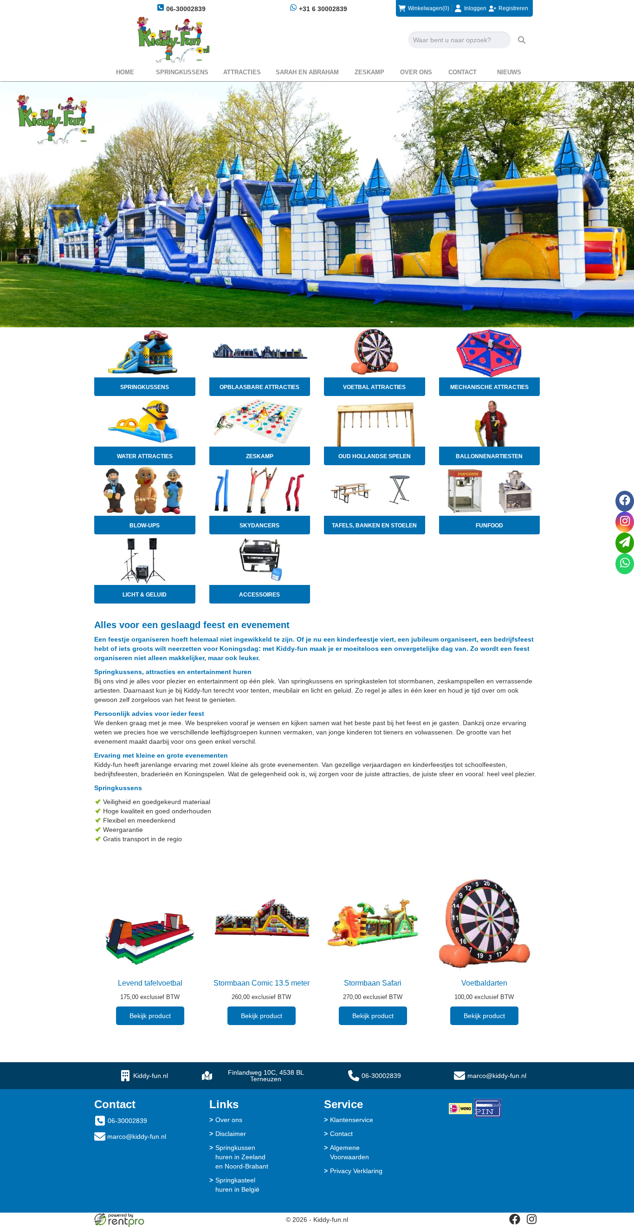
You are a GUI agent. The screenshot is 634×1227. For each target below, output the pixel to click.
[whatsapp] (624, 563)
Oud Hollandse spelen (374, 456)
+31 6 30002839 (322, 9)
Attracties (242, 72)
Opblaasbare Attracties (259, 387)
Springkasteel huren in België (237, 1184)
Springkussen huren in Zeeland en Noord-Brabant (241, 1157)
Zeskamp (369, 72)
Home (125, 72)
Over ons (416, 72)
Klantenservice (351, 1119)
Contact (462, 72)
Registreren (513, 8)
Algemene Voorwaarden (349, 1152)
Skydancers (259, 525)
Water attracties (145, 456)
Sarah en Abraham (307, 72)
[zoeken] (522, 40)
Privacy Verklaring (356, 1171)
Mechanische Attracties (489, 387)
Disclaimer (230, 1133)
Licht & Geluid (145, 594)
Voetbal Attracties (374, 387)
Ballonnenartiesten (489, 456)
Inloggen (475, 8)
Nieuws (509, 72)
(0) (428, 8)
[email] (624, 542)
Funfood (489, 525)
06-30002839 (185, 9)
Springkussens (182, 72)
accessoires (259, 594)
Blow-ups (144, 525)
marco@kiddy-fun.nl (496, 1075)
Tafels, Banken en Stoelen (374, 525)
